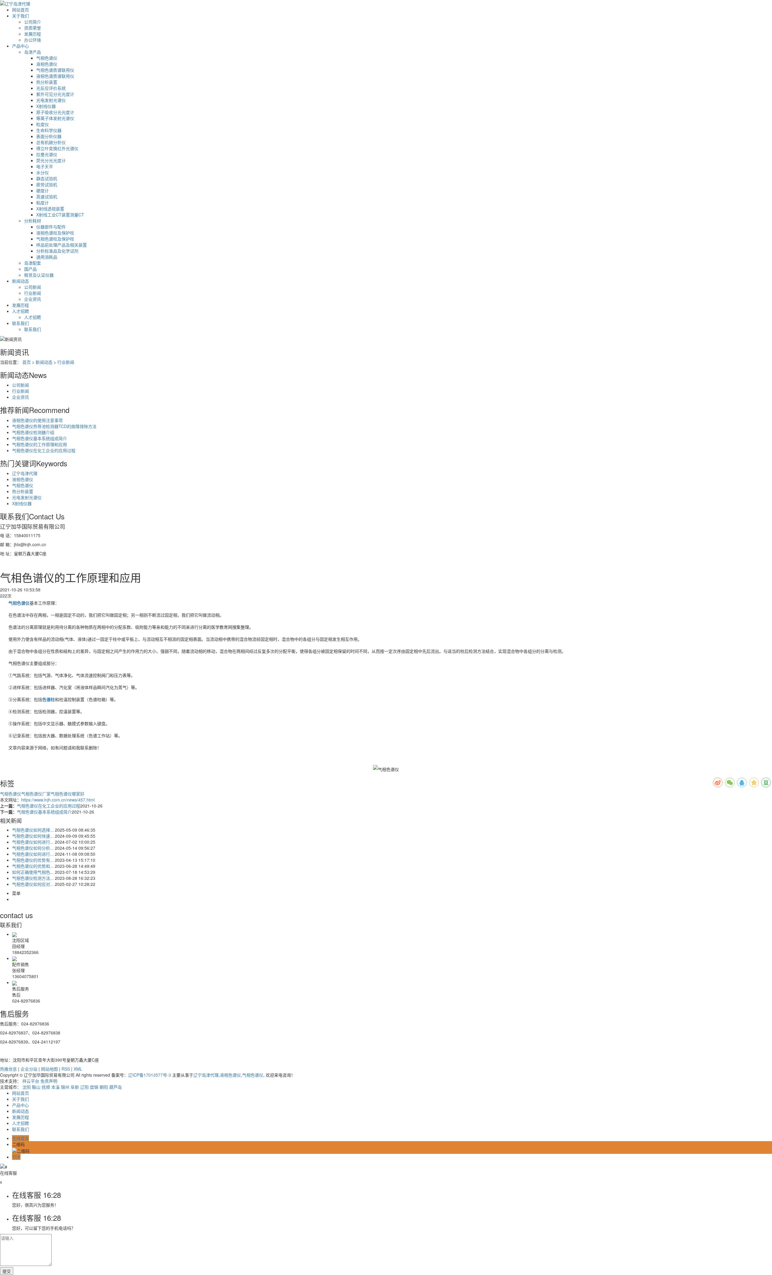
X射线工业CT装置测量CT (60, 215)
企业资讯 (32, 299)
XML (78, 1069)
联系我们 (20, 323)
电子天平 (44, 166)
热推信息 (8, 1069)
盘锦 (94, 1087)
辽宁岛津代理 (24, 473)
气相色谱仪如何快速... (33, 836)
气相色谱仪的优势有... (33, 860)
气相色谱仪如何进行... (33, 842)
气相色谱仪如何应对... (33, 884)
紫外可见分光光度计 (55, 94)
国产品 (30, 269)
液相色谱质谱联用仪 (55, 76)
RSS (66, 1069)
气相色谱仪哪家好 (67, 794)
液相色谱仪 (46, 64)
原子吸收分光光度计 (55, 112)
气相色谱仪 (46, 58)
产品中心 (20, 46)
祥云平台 (30, 1081)
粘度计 (42, 203)
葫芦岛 (115, 1087)
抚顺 (46, 1087)
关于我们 (20, 16)
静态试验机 (46, 178)
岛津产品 (32, 52)
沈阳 (26, 1087)
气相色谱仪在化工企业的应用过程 (43, 450)
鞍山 (36, 1087)
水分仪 (42, 172)
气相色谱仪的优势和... (33, 866)
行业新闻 (32, 293)
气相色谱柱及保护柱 (55, 239)
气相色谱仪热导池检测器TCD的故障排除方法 (54, 426)
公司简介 (32, 22)
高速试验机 (46, 197)
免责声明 (48, 1081)
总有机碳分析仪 (51, 142)
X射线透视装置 (50, 209)
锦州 (65, 1087)
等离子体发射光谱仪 (55, 118)
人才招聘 (20, 311)
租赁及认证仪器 (39, 275)
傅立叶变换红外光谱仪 (57, 148)
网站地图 (49, 1069)
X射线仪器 (46, 106)
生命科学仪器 (49, 130)
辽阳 (84, 1087)
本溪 (55, 1087)
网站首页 (20, 10)
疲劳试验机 (46, 184)
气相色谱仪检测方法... (33, 878)
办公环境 (32, 40)
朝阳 (104, 1087)
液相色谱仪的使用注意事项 (37, 420)
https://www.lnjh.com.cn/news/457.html (58, 800)
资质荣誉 (32, 28)
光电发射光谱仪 (51, 100)
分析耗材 (32, 221)
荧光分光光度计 (51, 160)
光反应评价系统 (51, 88)
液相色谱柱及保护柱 (55, 233)
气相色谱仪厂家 (36, 794)
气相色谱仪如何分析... (33, 848)
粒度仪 (42, 124)
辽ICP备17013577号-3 (149, 1075)
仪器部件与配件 (51, 227)
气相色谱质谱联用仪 (55, 70)
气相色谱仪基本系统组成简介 (39, 438)
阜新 (75, 1087)
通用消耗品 (46, 257)
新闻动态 (20, 281)
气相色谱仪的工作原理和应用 (39, 444)
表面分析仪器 (49, 136)
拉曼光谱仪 (46, 154)
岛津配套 (32, 263)
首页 (26, 362)
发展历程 (32, 34)
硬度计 (42, 190)
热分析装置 (46, 82)
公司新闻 (32, 287)
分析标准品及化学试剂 (57, 251)
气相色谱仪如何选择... (33, 830)
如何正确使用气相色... (33, 872)
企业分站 (29, 1069)
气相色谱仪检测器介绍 (33, 432)
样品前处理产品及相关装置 (61, 245)
